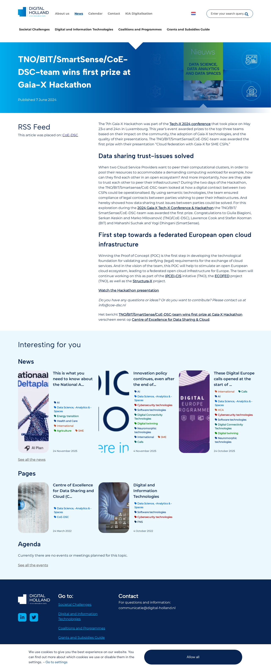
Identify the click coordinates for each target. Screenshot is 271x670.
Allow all (193, 657)
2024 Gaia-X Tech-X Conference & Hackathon (175, 208)
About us (62, 13)
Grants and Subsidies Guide (188, 29)
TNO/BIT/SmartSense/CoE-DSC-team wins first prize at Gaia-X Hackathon (180, 314)
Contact (114, 13)
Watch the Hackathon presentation (128, 290)
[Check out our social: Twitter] (34, 617)
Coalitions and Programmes (140, 29)
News (79, 13)
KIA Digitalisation (138, 13)
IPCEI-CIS (173, 276)
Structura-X (142, 281)
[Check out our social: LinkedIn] (22, 617)
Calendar (95, 13)
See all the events (33, 565)
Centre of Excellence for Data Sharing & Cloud (170, 320)
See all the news (32, 460)
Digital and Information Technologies (84, 29)
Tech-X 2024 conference (190, 124)
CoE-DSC (70, 135)
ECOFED (222, 276)
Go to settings (57, 662)
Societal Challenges (34, 29)
